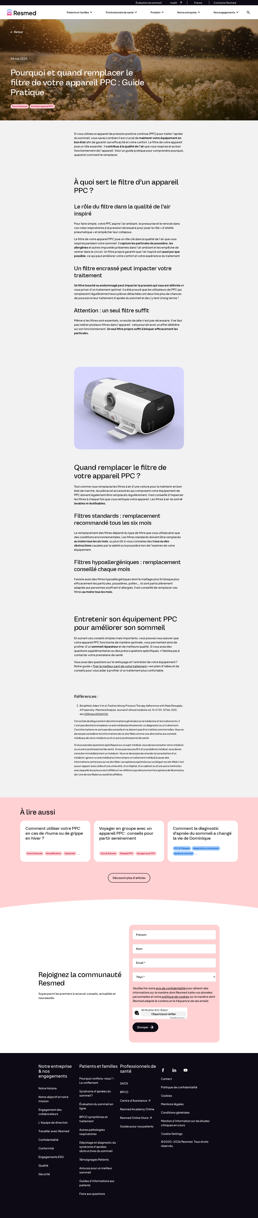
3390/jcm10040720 (96, 714)
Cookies (166, 1095)
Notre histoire (47, 1088)
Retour (18, 32)
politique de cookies (175, 996)
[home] (21, 12)
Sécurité (44, 1174)
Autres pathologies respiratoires (92, 1132)
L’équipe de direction (53, 1122)
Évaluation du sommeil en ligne (96, 1106)
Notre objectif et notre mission (53, 1099)
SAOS (124, 1083)
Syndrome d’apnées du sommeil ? (95, 1093)
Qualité (43, 1165)
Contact (166, 1079)
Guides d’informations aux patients (96, 1183)
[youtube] (185, 1070)
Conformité (46, 1148)
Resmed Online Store (134, 1118)
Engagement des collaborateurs (50, 1112)
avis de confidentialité (170, 988)
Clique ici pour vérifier (163, 1013)
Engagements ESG (51, 1157)
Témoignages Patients (94, 1159)
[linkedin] (174, 1070)
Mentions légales (172, 1104)
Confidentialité (48, 1139)
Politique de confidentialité (179, 1087)
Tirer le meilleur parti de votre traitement (120, 666)
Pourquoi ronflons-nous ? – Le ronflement (97, 1080)
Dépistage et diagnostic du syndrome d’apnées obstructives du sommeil (97, 1147)
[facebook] (163, 1070)
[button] (248, 12)
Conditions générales (175, 1112)
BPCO (124, 1092)
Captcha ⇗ (178, 1018)
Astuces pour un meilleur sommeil (95, 1170)
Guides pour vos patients (136, 1126)
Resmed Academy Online (137, 1109)
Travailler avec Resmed (53, 1131)
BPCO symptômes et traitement (93, 1119)
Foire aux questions (92, 1194)
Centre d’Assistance (134, 1100)
